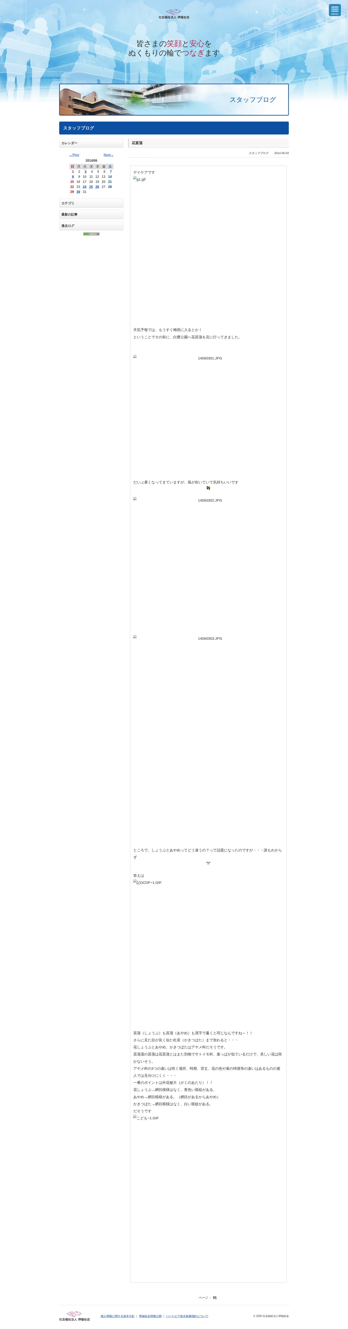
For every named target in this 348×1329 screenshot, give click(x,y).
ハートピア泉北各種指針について (187, 1316)
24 (84, 187)
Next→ (109, 155)
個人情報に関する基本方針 (118, 1316)
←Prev (74, 155)
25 (91, 187)
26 (97, 187)
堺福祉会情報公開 (150, 1316)
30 (78, 192)
